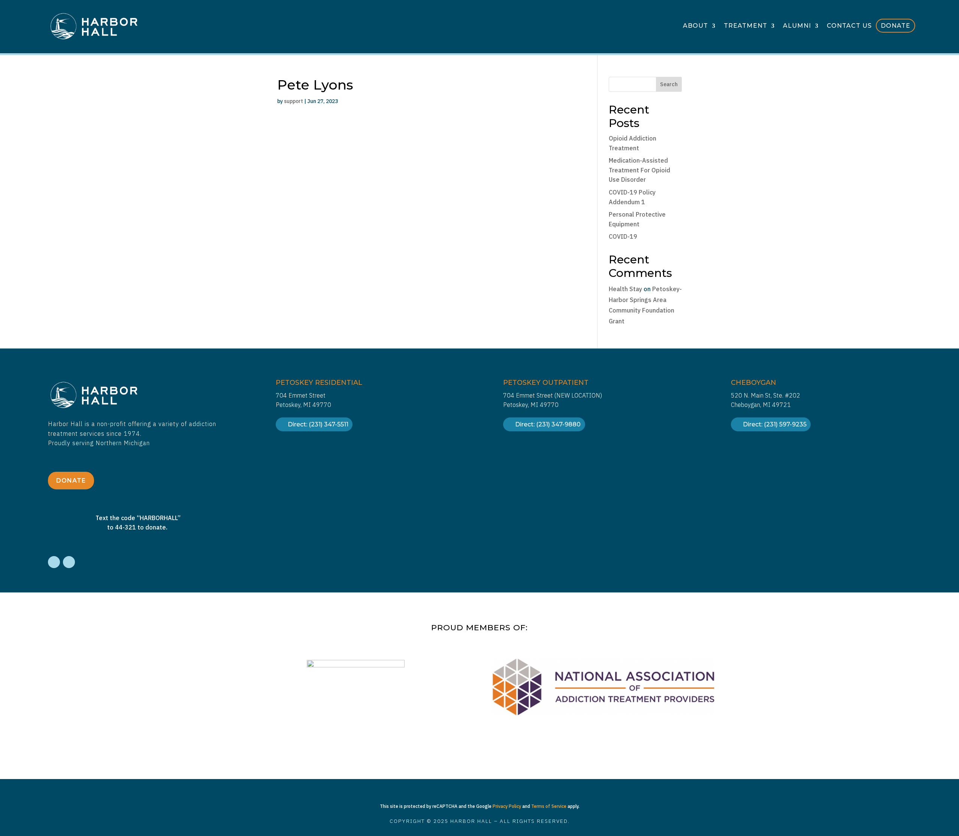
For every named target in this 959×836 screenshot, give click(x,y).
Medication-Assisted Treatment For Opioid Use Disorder (639, 170)
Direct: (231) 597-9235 (775, 424)
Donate (895, 25)
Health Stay (625, 289)
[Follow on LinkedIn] (69, 562)
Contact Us (849, 26)
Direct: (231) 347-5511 (318, 424)
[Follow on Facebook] (54, 562)
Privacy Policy (507, 806)
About (695, 26)
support (293, 101)
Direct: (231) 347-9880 (548, 424)
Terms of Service (548, 806)
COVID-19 (623, 236)
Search (669, 84)
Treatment (745, 26)
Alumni (797, 26)
